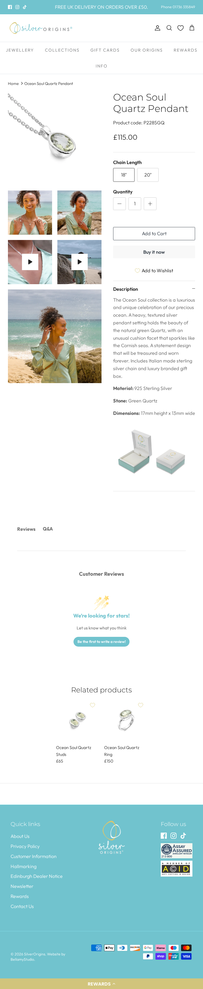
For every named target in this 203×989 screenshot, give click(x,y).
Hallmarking (23, 866)
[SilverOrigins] (41, 28)
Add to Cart (154, 233)
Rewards (185, 50)
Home (13, 83)
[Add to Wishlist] (92, 705)
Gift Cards (105, 50)
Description (125, 289)
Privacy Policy (25, 846)
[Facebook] (10, 7)
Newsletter (22, 886)
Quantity (122, 192)
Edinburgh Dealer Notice (37, 876)
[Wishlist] (180, 28)
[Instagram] (17, 7)
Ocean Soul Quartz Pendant (48, 83)
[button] (101, 983)
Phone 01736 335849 (178, 6)
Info (102, 66)
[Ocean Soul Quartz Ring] (125, 720)
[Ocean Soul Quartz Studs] (77, 720)
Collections (62, 50)
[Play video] (30, 262)
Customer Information (34, 856)
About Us (20, 836)
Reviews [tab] (26, 529)
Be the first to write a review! (101, 641)
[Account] (156, 28)
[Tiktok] (25, 7)
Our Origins (147, 50)
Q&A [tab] (48, 529)
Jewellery (20, 50)
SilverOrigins (34, 954)
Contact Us (22, 906)
